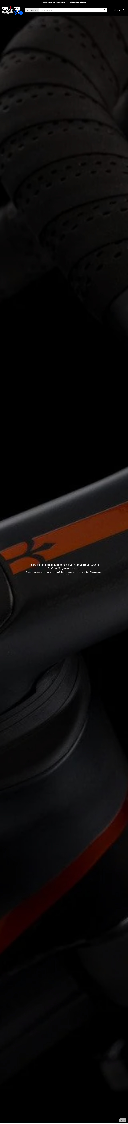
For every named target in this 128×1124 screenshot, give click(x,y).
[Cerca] (104, 10)
